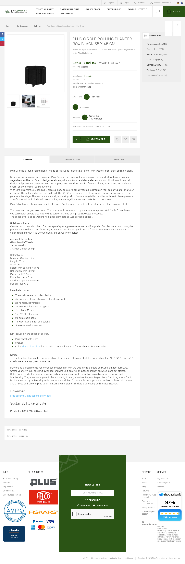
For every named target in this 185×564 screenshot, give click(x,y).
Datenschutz (8, 491)
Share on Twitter (2, 39)
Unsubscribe (102, 505)
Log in (126, 3)
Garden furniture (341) (157, 54)
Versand (7, 482)
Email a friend (133, 139)
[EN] (182, 3)
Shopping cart (163, 482)
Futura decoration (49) (157, 44)
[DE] (178, 3)
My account (162, 478)
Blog (144, 487)
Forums (145, 491)
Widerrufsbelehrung (12, 495)
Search (145, 478)
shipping (84, 66)
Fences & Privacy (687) (157, 75)
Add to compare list (125, 139)
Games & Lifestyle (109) (157, 65)
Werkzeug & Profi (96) (156, 70)
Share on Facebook (2, 34)
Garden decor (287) (155, 49)
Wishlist (160, 487)
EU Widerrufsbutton (149, 523)
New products (148, 507)
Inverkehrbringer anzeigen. (17, 436)
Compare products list (162, 3)
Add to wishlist (117, 139)
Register (111, 3)
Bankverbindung (10, 478)
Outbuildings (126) (155, 59)
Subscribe (85, 505)
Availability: (77, 97)
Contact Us (118, 159)
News (144, 482)
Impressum (8, 487)
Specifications (72, 159)
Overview (27, 159)
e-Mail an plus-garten (149, 512)
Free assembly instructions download (30, 395)
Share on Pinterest (2, 43)
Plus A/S (87, 76)
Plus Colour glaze (31, 346)
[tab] (27, 159)
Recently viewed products (149, 496)
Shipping (76, 117)
